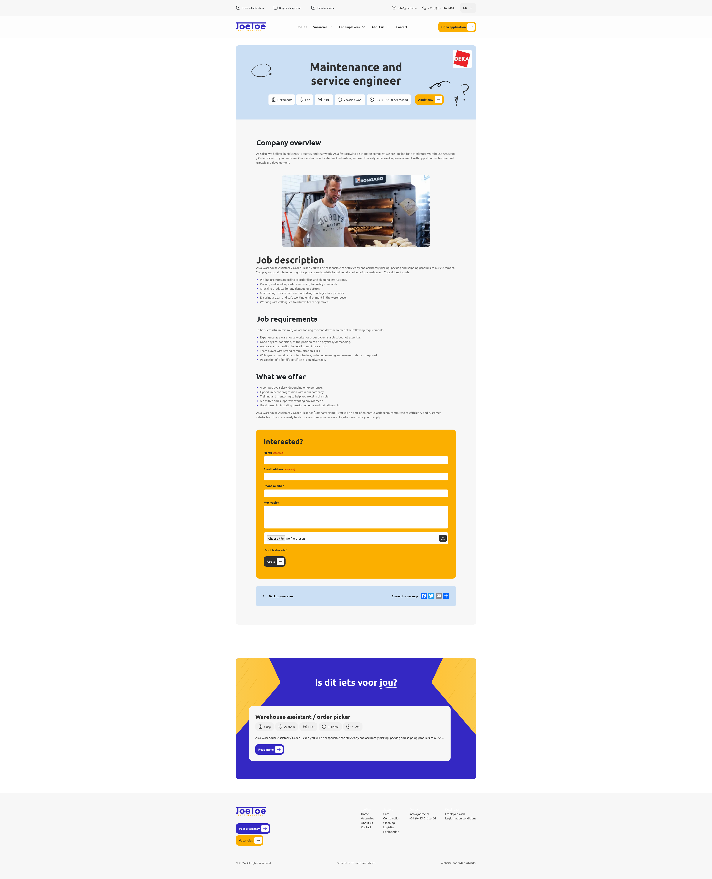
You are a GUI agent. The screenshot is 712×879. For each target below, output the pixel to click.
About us (378, 27)
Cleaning (389, 822)
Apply (271, 561)
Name (273, 452)
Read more (266, 749)
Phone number (274, 486)
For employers (349, 27)
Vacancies (320, 27)
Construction (391, 818)
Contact (401, 27)
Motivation (271, 502)
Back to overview (281, 596)
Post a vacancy (249, 828)
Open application (453, 27)
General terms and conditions (356, 863)
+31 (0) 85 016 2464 (441, 8)
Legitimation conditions (460, 818)
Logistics (389, 827)
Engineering (391, 831)
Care (386, 814)
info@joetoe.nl (407, 8)
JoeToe (302, 27)
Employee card (455, 814)
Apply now (425, 100)
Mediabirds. (467, 863)
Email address (279, 469)
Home (365, 814)
